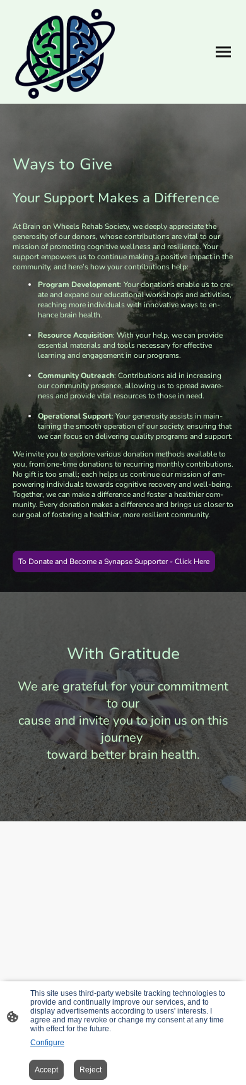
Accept (46, 1069)
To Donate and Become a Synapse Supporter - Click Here (113, 561)
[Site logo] (65, 52)
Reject (90, 1069)
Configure (47, 1042)
